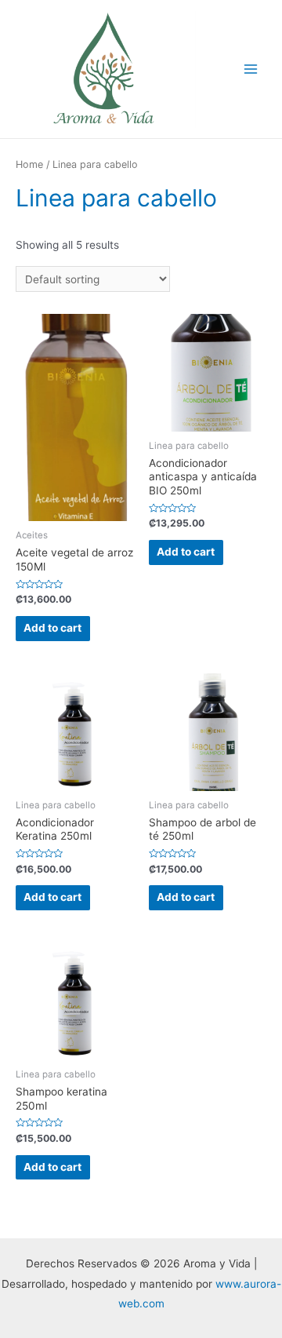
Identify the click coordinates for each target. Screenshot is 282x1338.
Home (29, 164)
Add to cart (52, 628)
